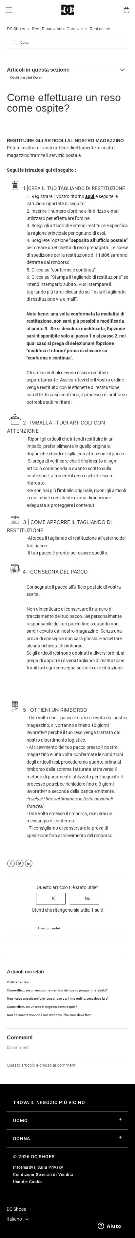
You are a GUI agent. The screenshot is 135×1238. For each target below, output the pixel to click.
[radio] (51, 898)
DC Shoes (16, 28)
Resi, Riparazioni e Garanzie (57, 28)
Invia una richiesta (79, 927)
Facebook (11, 863)
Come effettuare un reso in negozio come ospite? (42, 1007)
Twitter (20, 863)
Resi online (100, 28)
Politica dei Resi (26, 78)
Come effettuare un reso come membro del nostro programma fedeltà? (57, 990)
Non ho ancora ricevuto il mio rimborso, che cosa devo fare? (49, 1015)
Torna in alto (19, 945)
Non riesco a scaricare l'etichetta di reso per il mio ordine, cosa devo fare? (58, 998)
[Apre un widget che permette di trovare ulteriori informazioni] (109, 1226)
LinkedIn (29, 863)
